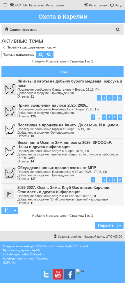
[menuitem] (15, 5)
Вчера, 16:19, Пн (77, 129)
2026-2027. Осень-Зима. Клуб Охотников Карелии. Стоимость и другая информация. (63, 189)
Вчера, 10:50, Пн (77, 151)
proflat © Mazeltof (32, 254)
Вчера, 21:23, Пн (87, 109)
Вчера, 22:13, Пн (87, 89)
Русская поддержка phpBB (21, 250)
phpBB (35, 246)
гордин (57, 129)
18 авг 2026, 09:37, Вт (80, 196)
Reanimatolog (61, 109)
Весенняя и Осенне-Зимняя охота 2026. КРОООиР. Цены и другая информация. (64, 144)
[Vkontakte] (46, 274)
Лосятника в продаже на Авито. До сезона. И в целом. (68, 125)
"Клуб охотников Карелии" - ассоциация (79, 199)
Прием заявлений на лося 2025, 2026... (53, 105)
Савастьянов (62, 89)
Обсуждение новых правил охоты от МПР (56, 168)
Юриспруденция (62, 93)
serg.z (56, 151)
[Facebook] (69, 274)
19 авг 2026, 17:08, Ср (91, 171)
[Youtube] (58, 274)
